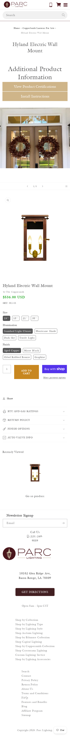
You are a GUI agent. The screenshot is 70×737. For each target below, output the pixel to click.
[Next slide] (42, 186)
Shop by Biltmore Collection (32, 637)
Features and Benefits (34, 701)
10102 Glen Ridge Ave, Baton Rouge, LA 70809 (35, 576)
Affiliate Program (31, 710)
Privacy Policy (29, 680)
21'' (25, 318)
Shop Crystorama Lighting (31, 650)
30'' (34, 318)
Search (25, 671)
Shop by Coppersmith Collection (35, 646)
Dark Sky (9, 337)
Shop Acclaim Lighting (29, 633)
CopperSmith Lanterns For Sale (38, 28)
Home (17, 28)
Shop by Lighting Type (29, 624)
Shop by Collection (26, 619)
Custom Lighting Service (30, 654)
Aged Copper (12, 350)
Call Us (35, 532)
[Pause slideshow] (66, 186)
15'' (6, 318)
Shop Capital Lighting (28, 641)
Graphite (40, 357)
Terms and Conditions (34, 693)
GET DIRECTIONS (35, 592)
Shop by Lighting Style (29, 628)
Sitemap (26, 715)
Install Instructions (35, 96)
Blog (24, 706)
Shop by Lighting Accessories (32, 659)
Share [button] (10, 398)
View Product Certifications (35, 86)
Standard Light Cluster (17, 331)
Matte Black (31, 350)
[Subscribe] (63, 523)
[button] (58, 4)
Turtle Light (27, 337)
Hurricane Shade (46, 331)
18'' (15, 318)
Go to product (35, 496)
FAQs (24, 697)
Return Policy (29, 684)
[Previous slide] (27, 186)
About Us (27, 688)
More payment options (54, 377)
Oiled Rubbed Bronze (17, 357)
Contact (26, 675)
